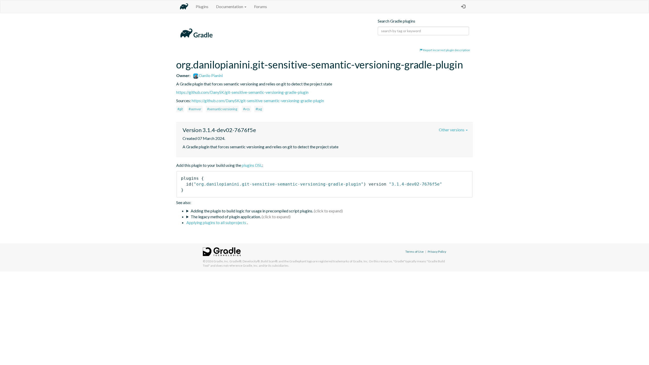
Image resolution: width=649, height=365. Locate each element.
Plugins (202, 6)
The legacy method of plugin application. (226, 216)
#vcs (246, 109)
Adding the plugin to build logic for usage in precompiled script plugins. (252, 210)
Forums (260, 6)
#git (180, 109)
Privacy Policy (437, 251)
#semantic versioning (222, 109)
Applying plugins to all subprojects (216, 222)
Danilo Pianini (210, 75)
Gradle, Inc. (221, 261)
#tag (259, 109)
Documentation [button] (230, 6)
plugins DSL (252, 165)
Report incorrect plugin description (446, 50)
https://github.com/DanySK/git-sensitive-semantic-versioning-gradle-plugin (242, 92)
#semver (195, 109)
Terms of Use (414, 251)
